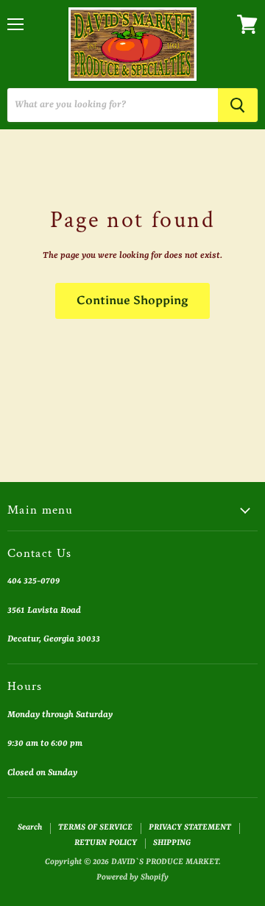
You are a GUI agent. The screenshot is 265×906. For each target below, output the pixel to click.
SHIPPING (172, 843)
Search (30, 828)
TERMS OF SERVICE (95, 828)
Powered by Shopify (132, 877)
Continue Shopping (132, 300)
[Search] (238, 105)
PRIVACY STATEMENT (190, 828)
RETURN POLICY (105, 843)
